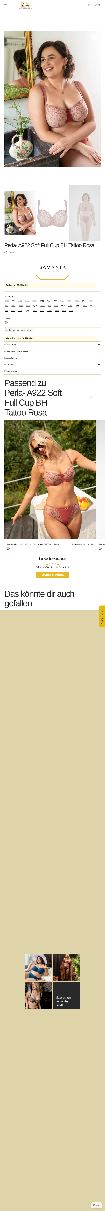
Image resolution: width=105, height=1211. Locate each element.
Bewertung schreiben (52, 575)
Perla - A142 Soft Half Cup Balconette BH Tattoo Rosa (33, 544)
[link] (50, 479)
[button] (89, 5)
